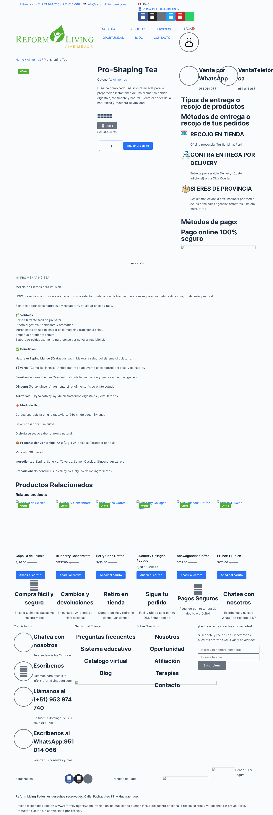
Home (20, 59)
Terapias (167, 673)
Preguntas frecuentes (106, 636)
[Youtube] (180, 16)
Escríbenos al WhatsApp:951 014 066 (53, 741)
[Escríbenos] (23, 671)
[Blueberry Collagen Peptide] (156, 524)
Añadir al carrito (138, 145)
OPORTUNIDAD (113, 37)
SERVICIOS (163, 29)
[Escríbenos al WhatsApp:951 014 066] (23, 739)
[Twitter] (171, 16)
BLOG (139, 37)
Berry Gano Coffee (110, 556)
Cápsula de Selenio (30, 556)
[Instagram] (152, 16)
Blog (106, 673)
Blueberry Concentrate (73, 556)
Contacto (167, 685)
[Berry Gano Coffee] (116, 524)
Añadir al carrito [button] (30, 575)
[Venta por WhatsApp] (189, 76)
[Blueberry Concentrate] (76, 524)
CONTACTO (162, 37)
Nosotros (167, 636)
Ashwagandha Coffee (193, 556)
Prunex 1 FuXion (229, 556)
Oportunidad (167, 648)
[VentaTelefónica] (228, 76)
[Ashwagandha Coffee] (197, 524)
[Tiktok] (161, 16)
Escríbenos (48, 665)
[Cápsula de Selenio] (36, 524)
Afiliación (167, 661)
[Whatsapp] (189, 16)
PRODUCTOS (137, 29)
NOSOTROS (110, 29)
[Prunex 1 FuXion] (237, 524)
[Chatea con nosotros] (238, 585)
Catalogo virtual (106, 661)
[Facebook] (143, 16)
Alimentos (34, 59)
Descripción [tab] (136, 263)
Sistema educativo (106, 648)
